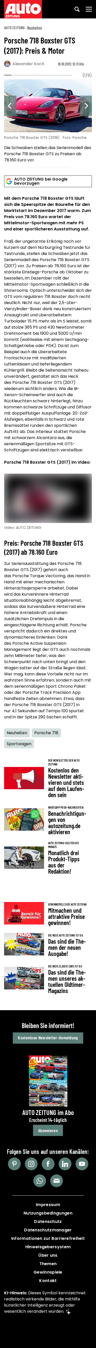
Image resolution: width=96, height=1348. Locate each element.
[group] (48, 121)
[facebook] (48, 1163)
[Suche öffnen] (77, 9)
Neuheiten (34, 27)
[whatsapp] (39, 1180)
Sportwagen (19, 744)
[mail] (56, 1180)
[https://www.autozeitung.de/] (23, 9)
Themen (48, 1264)
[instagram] (31, 1163)
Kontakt (48, 1281)
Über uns (47, 1255)
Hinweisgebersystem (48, 1247)
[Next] (86, 106)
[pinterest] (14, 1163)
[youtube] (82, 1163)
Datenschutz (48, 1221)
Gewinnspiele (48, 1272)
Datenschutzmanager (48, 1230)
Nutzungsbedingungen (48, 1213)
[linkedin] (65, 1163)
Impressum (48, 1205)
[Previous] (10, 106)
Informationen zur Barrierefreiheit (48, 1238)
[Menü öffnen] (89, 9)
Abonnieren (48, 1130)
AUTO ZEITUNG (14, 27)
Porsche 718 (46, 733)
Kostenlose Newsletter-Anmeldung (48, 1037)
